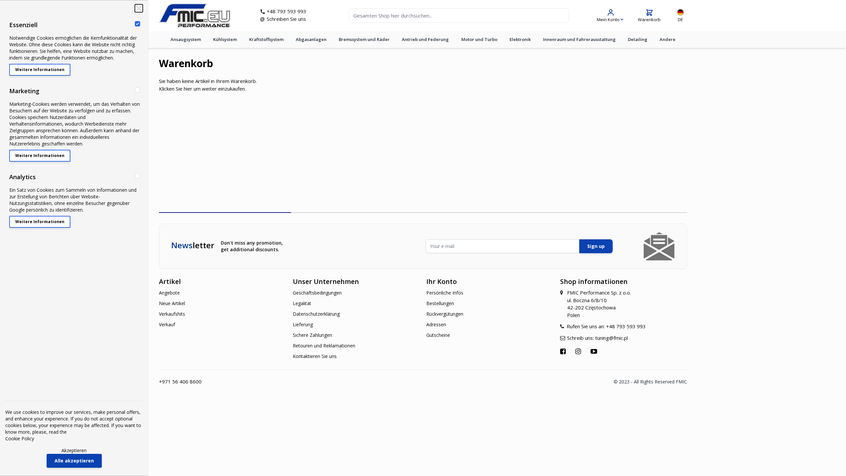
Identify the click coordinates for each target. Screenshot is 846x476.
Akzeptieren (74, 450)
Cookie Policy (19, 438)
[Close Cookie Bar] (139, 8)
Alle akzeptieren (74, 460)
